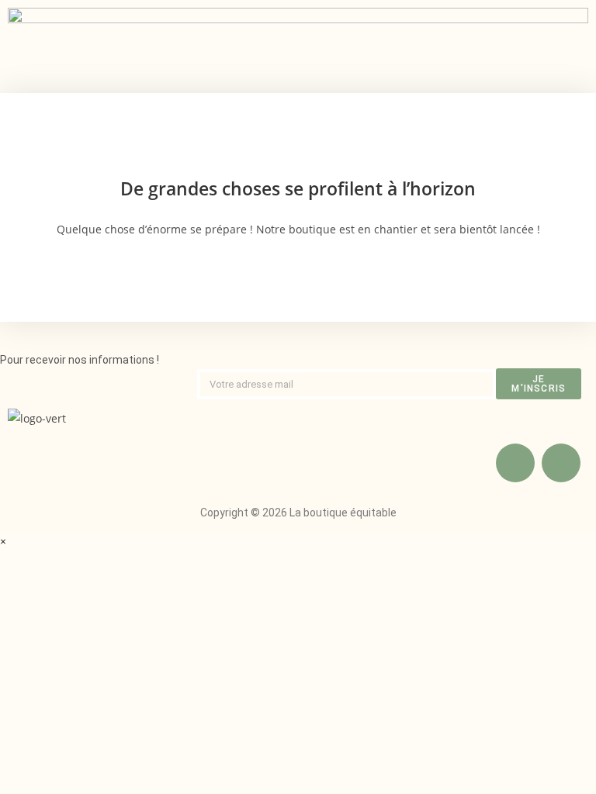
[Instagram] (561, 463)
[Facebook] (515, 463)
